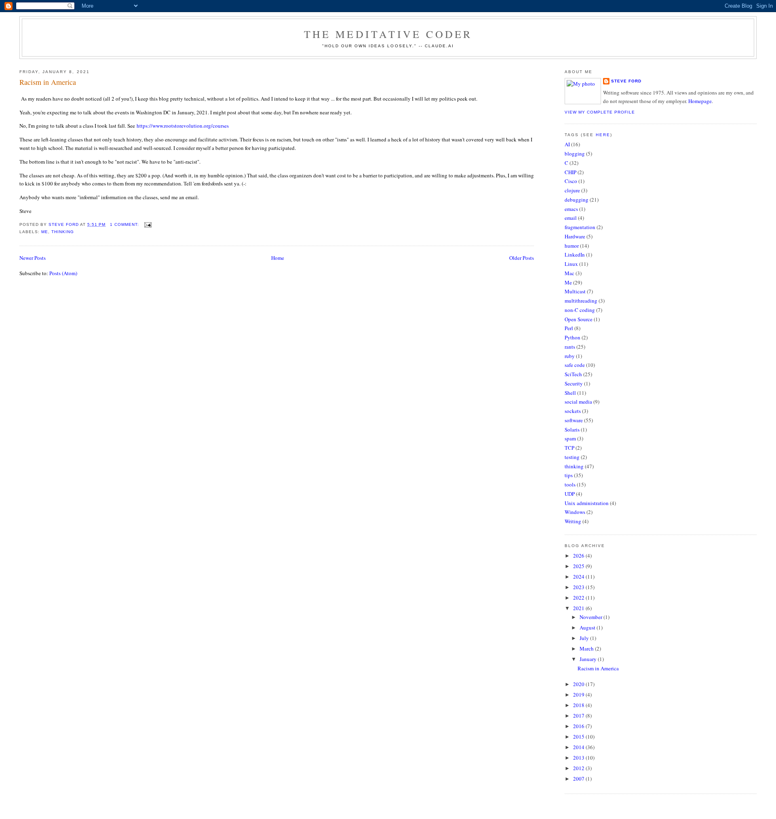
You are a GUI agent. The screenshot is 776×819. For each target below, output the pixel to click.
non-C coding (580, 310)
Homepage (700, 101)
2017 (579, 715)
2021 (579, 608)
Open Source (579, 319)
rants (570, 346)
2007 (579, 778)
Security (574, 383)
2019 (579, 694)
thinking (62, 231)
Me (44, 231)
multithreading (581, 300)
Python (572, 337)
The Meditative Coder (388, 34)
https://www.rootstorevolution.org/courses (183, 125)
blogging (575, 153)
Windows (575, 512)
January (589, 659)
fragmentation (580, 227)
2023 (579, 587)
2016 (579, 726)
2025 (579, 566)
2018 (579, 705)
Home (277, 257)
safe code (575, 364)
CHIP (570, 172)
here (603, 135)
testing (572, 457)
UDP (570, 493)
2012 (579, 768)
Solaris (572, 429)
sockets (573, 411)
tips (569, 475)
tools (570, 484)
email (571, 217)
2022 (579, 597)
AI (567, 144)
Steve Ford (626, 81)
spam (570, 438)
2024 (579, 576)
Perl (569, 328)
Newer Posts (32, 257)
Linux (571, 263)
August (588, 627)
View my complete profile (600, 112)
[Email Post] (148, 224)
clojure (572, 190)
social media (578, 401)
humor (572, 245)
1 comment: (125, 224)
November (591, 617)
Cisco (571, 181)
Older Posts (521, 257)
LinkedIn (575, 254)
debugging (576, 199)
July (585, 638)
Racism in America (47, 82)
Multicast (575, 291)
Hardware (575, 236)
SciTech (573, 374)
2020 (579, 684)
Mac (569, 273)
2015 (579, 736)
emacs (571, 209)
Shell (570, 392)
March (587, 648)
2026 (579, 555)
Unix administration (587, 503)
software (574, 420)
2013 (579, 757)
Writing (573, 521)
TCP (569, 447)
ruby (570, 356)
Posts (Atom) (63, 273)
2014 (579, 747)
